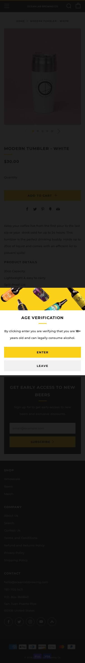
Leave (42, 366)
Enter (43, 352)
